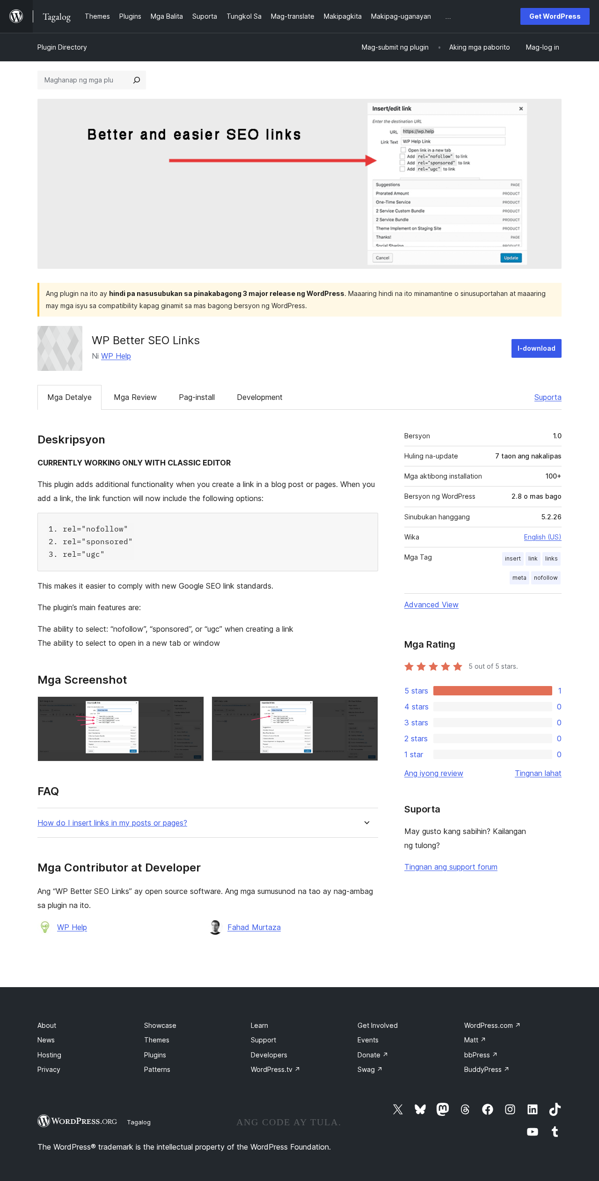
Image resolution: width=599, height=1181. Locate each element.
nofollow (546, 577)
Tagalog (139, 1122)
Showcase (160, 1025)
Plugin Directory (62, 47)
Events (368, 1040)
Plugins (155, 1055)
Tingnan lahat (538, 773)
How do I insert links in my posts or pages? (112, 823)
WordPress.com (492, 1025)
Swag (370, 1069)
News (46, 1040)
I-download (536, 348)
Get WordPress (555, 16)
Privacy (48, 1069)
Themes (156, 1040)
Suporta (548, 397)
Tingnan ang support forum (450, 866)
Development (260, 397)
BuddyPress (487, 1069)
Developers (269, 1055)
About (46, 1025)
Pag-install (197, 397)
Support (263, 1040)
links (551, 558)
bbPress (481, 1055)
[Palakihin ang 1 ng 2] (191, 709)
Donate (373, 1055)
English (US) (543, 537)
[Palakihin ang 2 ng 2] (365, 709)
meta (519, 577)
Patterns (157, 1069)
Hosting (49, 1055)
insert (513, 558)
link (533, 558)
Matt (475, 1040)
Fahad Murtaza (254, 927)
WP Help (116, 356)
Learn (259, 1025)
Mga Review (135, 397)
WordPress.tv (275, 1069)
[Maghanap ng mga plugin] (136, 80)
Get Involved (378, 1025)
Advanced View (431, 604)
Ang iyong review (433, 773)
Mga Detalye (69, 397)
